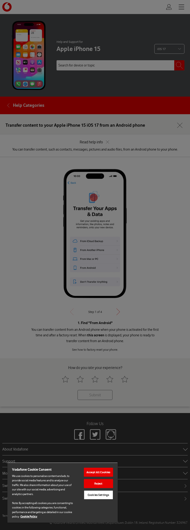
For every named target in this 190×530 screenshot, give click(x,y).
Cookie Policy (28, 516)
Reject (98, 483)
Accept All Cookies (98, 472)
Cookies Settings (98, 495)
